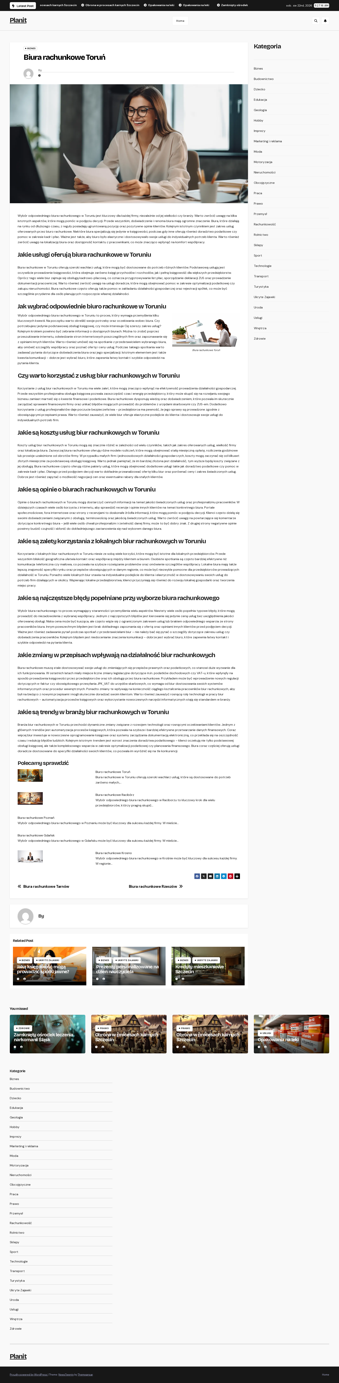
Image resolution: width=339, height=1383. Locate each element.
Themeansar (85, 1374)
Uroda (258, 307)
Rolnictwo (261, 235)
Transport (261, 276)
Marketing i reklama (268, 141)
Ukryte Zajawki (48, 960)
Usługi (258, 318)
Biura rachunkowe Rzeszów (153, 886)
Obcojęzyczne (264, 183)
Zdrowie (260, 338)
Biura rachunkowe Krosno (114, 853)
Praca (258, 193)
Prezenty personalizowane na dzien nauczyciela (127, 969)
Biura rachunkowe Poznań (36, 818)
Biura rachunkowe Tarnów (46, 886)
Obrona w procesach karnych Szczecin (126, 1037)
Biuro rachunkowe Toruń (113, 772)
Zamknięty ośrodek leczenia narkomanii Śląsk (43, 1037)
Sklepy (258, 245)
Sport (258, 255)
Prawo (258, 203)
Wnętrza (260, 328)
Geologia (260, 110)
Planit (18, 20)
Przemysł (260, 214)
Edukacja (260, 100)
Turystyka (261, 287)
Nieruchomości (265, 172)
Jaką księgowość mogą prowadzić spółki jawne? (43, 969)
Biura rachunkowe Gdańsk (36, 835)
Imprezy (259, 131)
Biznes (31, 48)
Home (180, 21)
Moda (258, 152)
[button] (316, 21)
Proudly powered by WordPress (29, 1374)
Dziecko (259, 89)
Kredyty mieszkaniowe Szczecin (199, 969)
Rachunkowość (265, 224)
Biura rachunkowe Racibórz (115, 795)
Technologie (263, 266)
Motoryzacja (263, 162)
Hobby (258, 120)
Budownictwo (264, 79)
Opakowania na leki (278, 1039)
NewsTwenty (66, 1374)
